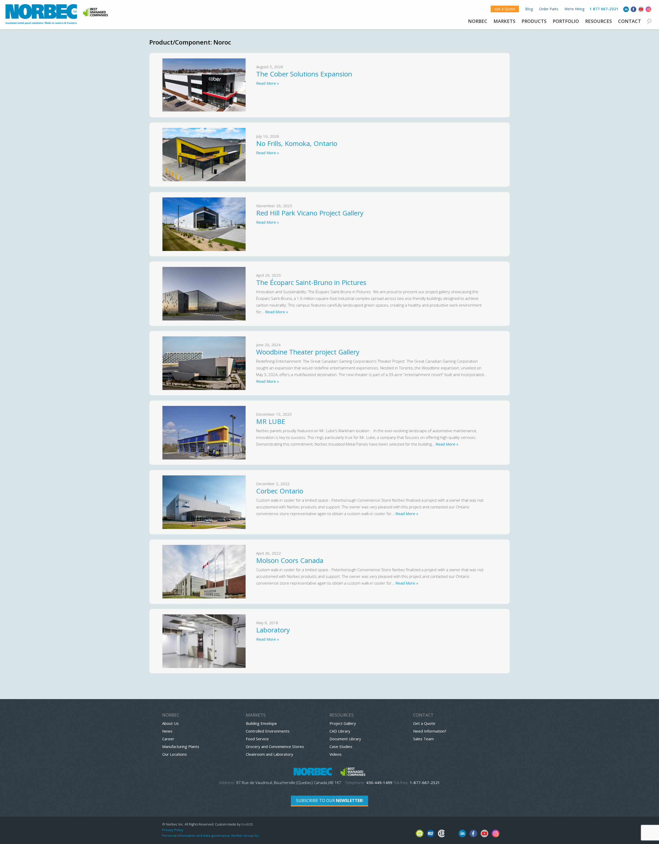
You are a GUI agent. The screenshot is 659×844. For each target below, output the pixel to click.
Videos (336, 754)
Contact (629, 21)
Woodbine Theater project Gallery (308, 351)
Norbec (477, 21)
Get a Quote (505, 8)
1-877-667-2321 (425, 782)
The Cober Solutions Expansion (305, 74)
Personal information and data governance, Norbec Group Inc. (210, 835)
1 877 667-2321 (604, 8)
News (167, 731)
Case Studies (341, 746)
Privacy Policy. (173, 830)
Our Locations (174, 754)
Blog (529, 8)
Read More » (267, 83)
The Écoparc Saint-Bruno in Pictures (313, 282)
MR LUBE (270, 421)
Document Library (345, 738)
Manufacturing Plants (180, 746)
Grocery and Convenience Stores (275, 746)
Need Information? (429, 731)
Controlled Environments (268, 731)
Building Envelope (261, 723)
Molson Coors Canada (289, 560)
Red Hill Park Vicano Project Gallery (309, 212)
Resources (598, 21)
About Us (170, 723)
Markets (504, 21)
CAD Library (340, 731)
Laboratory (273, 629)
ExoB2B (247, 824)
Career (168, 738)
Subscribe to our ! (329, 800)
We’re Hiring (574, 8)
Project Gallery (343, 723)
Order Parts (548, 8)
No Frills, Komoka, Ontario (296, 143)
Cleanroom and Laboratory (269, 754)
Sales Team (423, 738)
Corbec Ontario (279, 490)
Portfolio (566, 21)
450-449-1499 (379, 782)
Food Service (257, 738)
